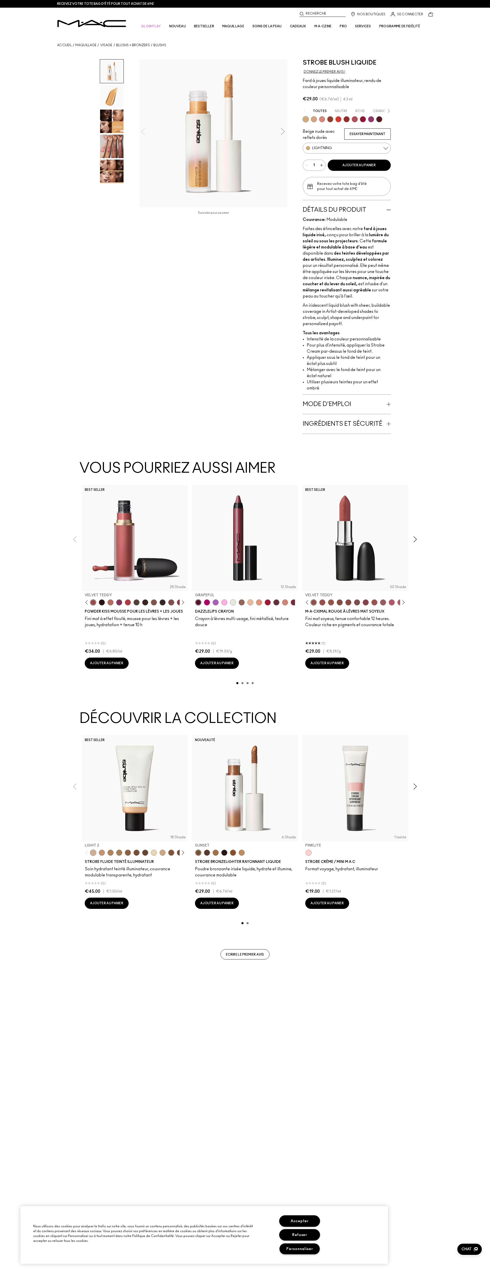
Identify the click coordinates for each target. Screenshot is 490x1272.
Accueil (64, 45)
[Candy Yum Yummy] (207, 602)
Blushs (159, 45)
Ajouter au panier (359, 165)
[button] (469, 1249)
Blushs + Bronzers (133, 45)
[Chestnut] (145, 602)
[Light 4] (102, 852)
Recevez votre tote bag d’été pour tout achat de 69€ (105, 3)
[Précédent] (87, 602)
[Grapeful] (198, 602)
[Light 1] (154, 852)
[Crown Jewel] (233, 602)
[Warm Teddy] (339, 602)
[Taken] (154, 602)
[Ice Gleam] (322, 119)
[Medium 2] (110, 852)
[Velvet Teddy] (93, 602)
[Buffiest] (136, 602)
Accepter (300, 1221)
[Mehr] (383, 602)
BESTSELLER (204, 26)
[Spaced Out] (224, 602)
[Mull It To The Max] (322, 602)
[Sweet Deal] (374, 602)
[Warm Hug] (110, 602)
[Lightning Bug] (285, 602)
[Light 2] (93, 852)
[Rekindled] (162, 602)
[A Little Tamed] (128, 602)
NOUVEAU (177, 26)
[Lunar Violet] (215, 602)
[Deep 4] (136, 852)
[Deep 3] (171, 852)
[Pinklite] (308, 852)
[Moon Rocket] (250, 602)
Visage (106, 45)
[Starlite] (314, 119)
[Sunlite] (241, 852)
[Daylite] (207, 852)
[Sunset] (198, 852)
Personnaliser (299, 1249)
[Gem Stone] (241, 602)
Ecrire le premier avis (245, 954)
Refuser (299, 1235)
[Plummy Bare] (379, 119)
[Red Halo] (267, 602)
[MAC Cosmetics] (91, 23)
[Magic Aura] (371, 119)
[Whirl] (348, 602)
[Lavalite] (330, 119)
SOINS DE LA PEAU (267, 26)
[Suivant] (182, 602)
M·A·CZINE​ (323, 26)
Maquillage (85, 45)
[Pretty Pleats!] (102, 602)
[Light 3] (162, 852)
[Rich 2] (145, 852)
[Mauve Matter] (293, 602)
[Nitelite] (355, 119)
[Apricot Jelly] (338, 119)
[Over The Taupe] (171, 602)
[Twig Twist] (365, 602)
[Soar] (357, 602)
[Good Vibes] (363, 119)
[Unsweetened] (347, 119)
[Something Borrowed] (119, 602)
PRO (343, 26)
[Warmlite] (233, 852)
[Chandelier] (259, 602)
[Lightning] (306, 119)
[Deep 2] (128, 852)
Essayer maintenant (367, 134)
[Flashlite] (215, 852)
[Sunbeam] (224, 852)
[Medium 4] (119, 852)
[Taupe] (331, 602)
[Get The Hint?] (391, 602)
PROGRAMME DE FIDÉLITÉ (399, 26)
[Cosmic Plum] (276, 602)
